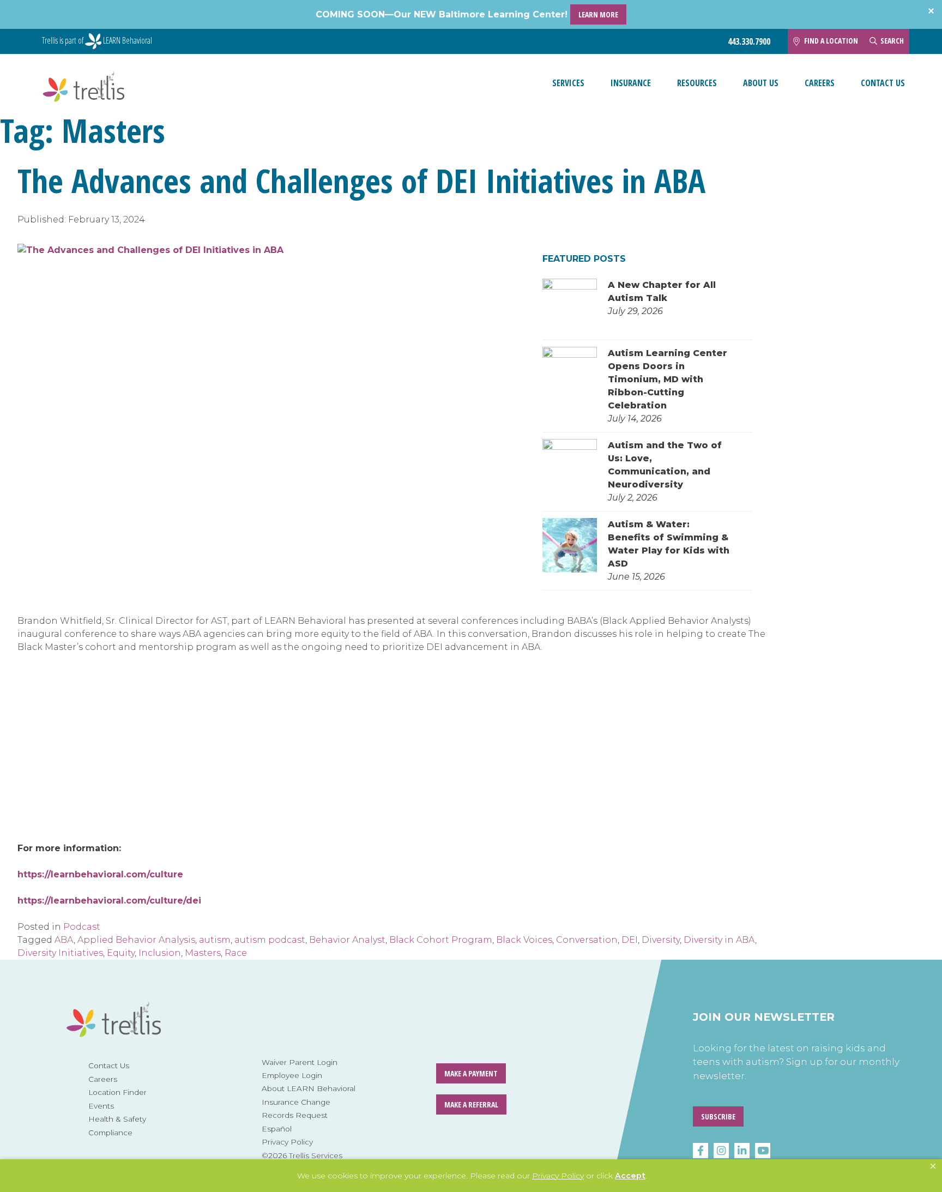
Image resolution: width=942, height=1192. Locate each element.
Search (892, 40)
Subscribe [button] (718, 1116)
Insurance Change (296, 1102)
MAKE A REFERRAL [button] (471, 1104)
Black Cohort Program (440, 940)
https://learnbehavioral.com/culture (100, 874)
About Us (760, 83)
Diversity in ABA (719, 940)
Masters (203, 953)
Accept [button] (630, 1176)
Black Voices (524, 940)
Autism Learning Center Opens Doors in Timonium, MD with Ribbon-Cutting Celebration (667, 379)
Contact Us (883, 83)
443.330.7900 (749, 41)
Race (236, 953)
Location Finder (117, 1092)
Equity (121, 953)
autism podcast (269, 940)
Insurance (631, 83)
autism (215, 940)
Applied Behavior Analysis (136, 940)
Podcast (81, 927)
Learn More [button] (598, 14)
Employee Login (292, 1075)
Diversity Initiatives (60, 953)
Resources (697, 83)
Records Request (295, 1115)
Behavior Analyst (347, 940)
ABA (64, 940)
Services (568, 83)
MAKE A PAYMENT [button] (471, 1073)
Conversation (587, 940)
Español (277, 1128)
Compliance (110, 1132)
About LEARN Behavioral (308, 1088)
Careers (820, 83)
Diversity (661, 940)
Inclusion (159, 953)
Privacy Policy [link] (558, 1176)
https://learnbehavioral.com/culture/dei (109, 900)
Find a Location (831, 40)
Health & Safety (117, 1119)
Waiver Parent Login (299, 1062)
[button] (933, 1166)
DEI (629, 940)
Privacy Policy (287, 1141)
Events (101, 1105)
